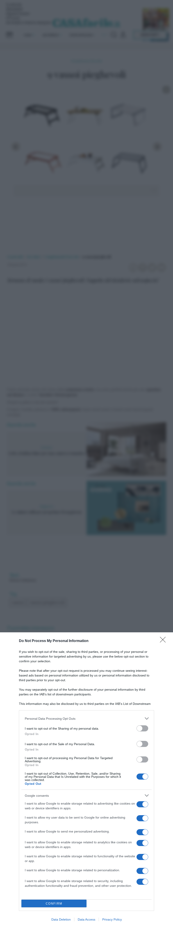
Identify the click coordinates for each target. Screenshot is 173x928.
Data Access (86, 919)
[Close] (164, 641)
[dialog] (86, 780)
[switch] (142, 728)
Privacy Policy (112, 919)
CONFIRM (54, 903)
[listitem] (86, 718)
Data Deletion (61, 919)
